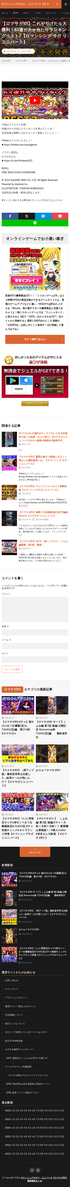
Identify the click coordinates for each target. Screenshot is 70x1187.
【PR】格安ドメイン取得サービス (22, 1093)
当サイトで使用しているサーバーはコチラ (26, 1032)
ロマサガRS (25, 51)
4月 (25, 1111)
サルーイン (51, 13)
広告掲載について (14, 1015)
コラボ (37, 13)
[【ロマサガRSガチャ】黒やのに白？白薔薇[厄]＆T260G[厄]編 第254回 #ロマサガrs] (9, 879)
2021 (8, 1154)
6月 (34, 1111)
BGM (15, 13)
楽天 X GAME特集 (14, 1041)
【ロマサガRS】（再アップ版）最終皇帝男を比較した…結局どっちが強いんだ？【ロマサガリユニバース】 (18, 778)
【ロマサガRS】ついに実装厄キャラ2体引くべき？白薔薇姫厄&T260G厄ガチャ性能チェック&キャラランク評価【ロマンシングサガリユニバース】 (18, 828)
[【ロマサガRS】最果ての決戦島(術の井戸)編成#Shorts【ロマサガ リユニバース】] (9, 518)
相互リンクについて (15, 1024)
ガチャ (26, 13)
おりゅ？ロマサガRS (48, 770)
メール (6, 640)
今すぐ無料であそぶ (35, 339)
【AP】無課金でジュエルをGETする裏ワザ (26, 1058)
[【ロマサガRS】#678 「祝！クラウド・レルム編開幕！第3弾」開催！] (9, 547)
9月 (46, 1119)
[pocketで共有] (60, 216)
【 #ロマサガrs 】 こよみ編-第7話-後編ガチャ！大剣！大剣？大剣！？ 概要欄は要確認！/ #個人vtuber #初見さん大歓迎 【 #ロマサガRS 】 (52, 828)
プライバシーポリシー (16, 998)
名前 (5, 626)
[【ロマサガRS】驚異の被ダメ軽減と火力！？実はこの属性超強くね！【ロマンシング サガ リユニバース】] (9, 462)
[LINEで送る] (35, 223)
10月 (50, 1119)
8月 (42, 1111)
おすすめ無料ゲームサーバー (19, 1049)
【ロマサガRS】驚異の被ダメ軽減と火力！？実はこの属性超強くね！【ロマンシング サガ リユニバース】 (43, 460)
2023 (8, 1137)
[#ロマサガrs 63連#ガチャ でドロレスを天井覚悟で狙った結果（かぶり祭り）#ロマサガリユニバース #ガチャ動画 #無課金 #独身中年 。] (9, 439)
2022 (8, 1145)
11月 (56, 1119)
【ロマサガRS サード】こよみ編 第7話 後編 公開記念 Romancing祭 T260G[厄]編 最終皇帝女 (51, 730)
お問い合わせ (11, 980)
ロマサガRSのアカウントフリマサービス (28, 1075)
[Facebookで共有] (10, 216)
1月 (13, 1111)
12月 (61, 1119)
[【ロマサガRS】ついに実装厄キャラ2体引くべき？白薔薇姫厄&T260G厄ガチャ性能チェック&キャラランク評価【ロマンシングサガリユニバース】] (9, 954)
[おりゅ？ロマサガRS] (9, 935)
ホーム (5, 13)
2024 (8, 1128)
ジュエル (65, 13)
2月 (17, 1111)
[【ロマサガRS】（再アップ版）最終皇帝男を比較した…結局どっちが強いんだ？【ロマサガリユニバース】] (9, 917)
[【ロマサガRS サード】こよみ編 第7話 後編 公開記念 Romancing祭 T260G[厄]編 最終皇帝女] (9, 898)
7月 (38, 1111)
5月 (29, 1111)
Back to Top (35, 852)
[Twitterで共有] (26, 216)
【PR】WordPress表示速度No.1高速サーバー (27, 1084)
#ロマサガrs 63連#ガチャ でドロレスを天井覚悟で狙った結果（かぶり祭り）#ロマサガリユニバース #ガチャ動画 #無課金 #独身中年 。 (43, 437)
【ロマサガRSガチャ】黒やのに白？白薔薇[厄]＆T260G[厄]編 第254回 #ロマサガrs (18, 728)
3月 (21, 1111)
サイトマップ (11, 989)
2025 (8, 1119)
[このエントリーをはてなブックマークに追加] (43, 216)
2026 (8, 1111)
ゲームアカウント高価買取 (18, 1067)
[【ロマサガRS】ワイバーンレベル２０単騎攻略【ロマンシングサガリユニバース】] (9, 492)
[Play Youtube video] (35, 100)
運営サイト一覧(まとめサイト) (20, 1006)
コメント (6, 594)
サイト (5, 653)
